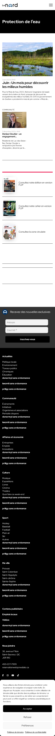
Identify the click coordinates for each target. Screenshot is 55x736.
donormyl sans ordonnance (16, 378)
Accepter (27, 708)
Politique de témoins (15, 732)
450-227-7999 (9, 664)
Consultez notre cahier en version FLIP (35, 207)
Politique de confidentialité (35, 732)
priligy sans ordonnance (14, 389)
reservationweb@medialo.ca (15, 667)
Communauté (8, 110)
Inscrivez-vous (27, 339)
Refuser (27, 717)
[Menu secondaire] (51, 5)
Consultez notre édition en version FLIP (35, 183)
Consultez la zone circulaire (32, 231)
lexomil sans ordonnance (14, 383)
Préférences (28, 725)
